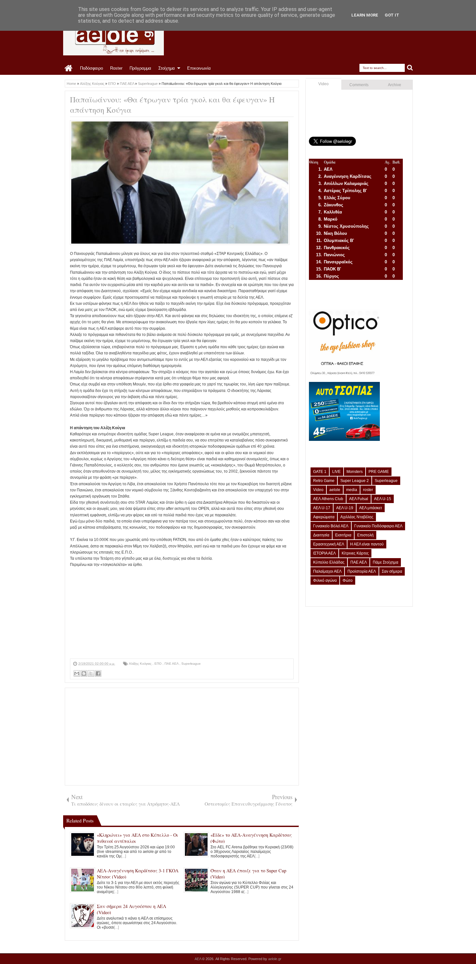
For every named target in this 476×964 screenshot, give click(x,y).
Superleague (191, 663)
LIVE (336, 471)
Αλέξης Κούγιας (141, 663)
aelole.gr (274, 959)
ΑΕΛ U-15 (382, 499)
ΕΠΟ (158, 663)
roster (368, 490)
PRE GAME (378, 471)
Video (323, 84)
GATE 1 (319, 471)
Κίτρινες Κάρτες (355, 553)
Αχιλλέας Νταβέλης (356, 517)
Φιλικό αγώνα (325, 580)
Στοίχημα (166, 68)
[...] (123, 856)
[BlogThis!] (84, 673)
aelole (334, 490)
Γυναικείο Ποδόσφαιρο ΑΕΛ (378, 526)
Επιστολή (365, 535)
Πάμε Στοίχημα (385, 562)
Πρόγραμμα (140, 68)
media (351, 490)
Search (410, 67)
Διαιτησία (321, 535)
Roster (116, 68)
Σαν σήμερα (392, 571)
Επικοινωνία (199, 68)
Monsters (354, 471)
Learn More (364, 15)
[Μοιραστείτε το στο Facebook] (98, 673)
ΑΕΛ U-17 (321, 508)
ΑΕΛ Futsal (358, 499)
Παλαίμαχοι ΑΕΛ (327, 571)
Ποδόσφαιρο (91, 68)
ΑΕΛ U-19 (344, 508)
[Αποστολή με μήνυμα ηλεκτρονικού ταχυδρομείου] (77, 673)
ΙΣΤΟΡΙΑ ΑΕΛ (324, 553)
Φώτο (348, 580)
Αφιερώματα (323, 517)
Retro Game (323, 480)
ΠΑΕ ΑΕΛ (171, 663)
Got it (392, 15)
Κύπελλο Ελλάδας (329, 562)
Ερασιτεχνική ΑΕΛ (328, 544)
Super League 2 (354, 480)
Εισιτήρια (343, 535)
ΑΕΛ (198, 959)
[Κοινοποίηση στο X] (91, 673)
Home (69, 68)
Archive (394, 85)
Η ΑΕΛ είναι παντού (367, 544)
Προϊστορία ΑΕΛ (361, 571)
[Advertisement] (182, 613)
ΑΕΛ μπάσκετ (370, 508)
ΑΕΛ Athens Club (328, 499)
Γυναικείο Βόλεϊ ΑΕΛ (330, 526)
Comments (358, 85)
